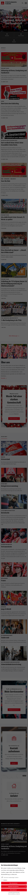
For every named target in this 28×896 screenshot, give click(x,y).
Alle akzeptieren (13, 883)
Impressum (18, 893)
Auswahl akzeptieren (13, 886)
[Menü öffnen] (26, 3)
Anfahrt (13, 805)
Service (14, 41)
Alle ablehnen (13, 890)
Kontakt (7, 35)
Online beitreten (14, 418)
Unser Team (21, 35)
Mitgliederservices (13, 709)
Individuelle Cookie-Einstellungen (14, 892)
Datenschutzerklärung (11, 893)
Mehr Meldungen (13, 336)
